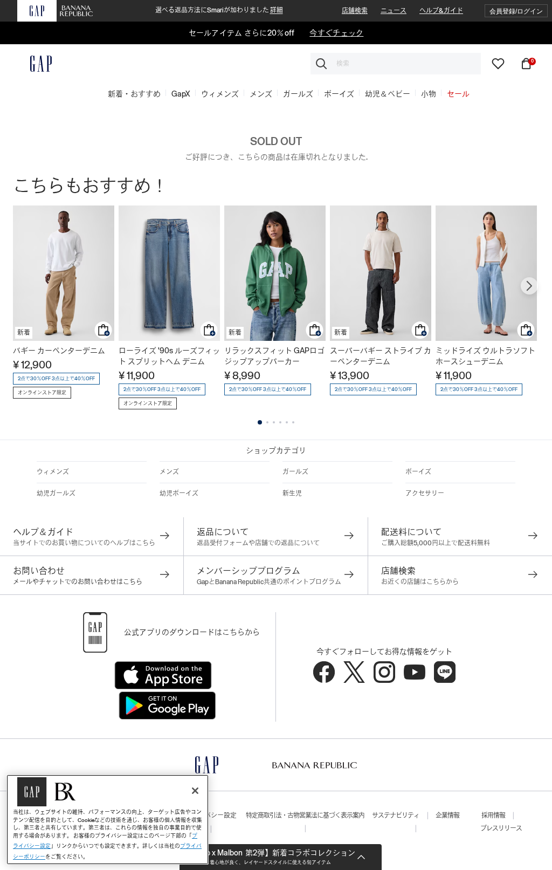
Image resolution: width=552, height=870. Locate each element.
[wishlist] (498, 63)
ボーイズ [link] (339, 94)
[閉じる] (195, 791)
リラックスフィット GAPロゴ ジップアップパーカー (274, 356)
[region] (107, 820)
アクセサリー (424, 493)
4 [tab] (280, 422)
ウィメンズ (53, 472)
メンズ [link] (261, 94)
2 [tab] (267, 422)
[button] (516, 11)
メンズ (169, 472)
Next (529, 285)
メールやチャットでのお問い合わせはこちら (77, 582)
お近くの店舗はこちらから (420, 582)
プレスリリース (501, 828)
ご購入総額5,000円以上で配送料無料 (435, 543)
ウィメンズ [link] (220, 94)
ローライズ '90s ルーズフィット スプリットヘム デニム (169, 356)
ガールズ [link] (298, 94)
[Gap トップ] (34, 64)
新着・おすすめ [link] (134, 94)
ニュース (393, 11)
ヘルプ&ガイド (441, 11)
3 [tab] (274, 422)
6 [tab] (293, 422)
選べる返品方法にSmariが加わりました (219, 10)
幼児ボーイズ (179, 493)
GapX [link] (180, 94)
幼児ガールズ (56, 493)
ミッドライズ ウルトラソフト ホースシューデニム (485, 356)
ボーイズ (418, 472)
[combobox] (395, 63)
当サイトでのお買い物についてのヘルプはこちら (84, 543)
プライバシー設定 (211, 815)
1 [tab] (260, 422)
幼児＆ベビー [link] (387, 94)
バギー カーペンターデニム (59, 350)
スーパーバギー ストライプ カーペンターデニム (380, 356)
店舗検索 (355, 11)
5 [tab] (287, 422)
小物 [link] (428, 94)
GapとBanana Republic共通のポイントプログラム (269, 582)
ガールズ (295, 472)
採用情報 (493, 815)
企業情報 (447, 815)
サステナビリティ (395, 815)
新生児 (292, 493)
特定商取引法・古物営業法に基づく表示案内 (305, 815)
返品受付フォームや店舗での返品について (258, 543)
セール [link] (458, 94)
